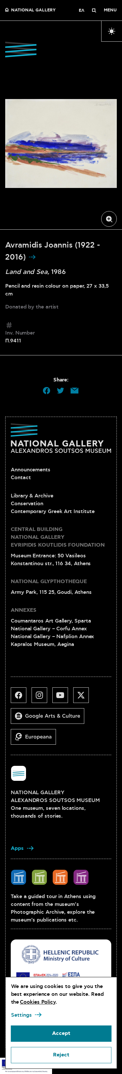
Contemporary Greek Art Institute (52, 511)
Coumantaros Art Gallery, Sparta (51, 621)
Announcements (30, 469)
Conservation (27, 503)
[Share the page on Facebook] (46, 390)
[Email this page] (74, 390)
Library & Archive (32, 496)
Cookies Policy (38, 1002)
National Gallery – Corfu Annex (49, 628)
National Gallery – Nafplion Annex (52, 636)
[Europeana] (36, 739)
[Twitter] (83, 697)
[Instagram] (42, 697)
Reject (61, 1055)
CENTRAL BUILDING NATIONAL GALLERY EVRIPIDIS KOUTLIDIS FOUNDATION (58, 537)
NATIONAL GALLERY (33, 10)
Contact (21, 477)
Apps (17, 848)
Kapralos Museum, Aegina (42, 644)
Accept (61, 1033)
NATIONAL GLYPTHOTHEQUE (49, 581)
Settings (21, 1015)
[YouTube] (62, 697)
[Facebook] (21, 697)
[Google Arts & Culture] (50, 718)
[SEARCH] (94, 10)
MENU (110, 10)
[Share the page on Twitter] (60, 390)
